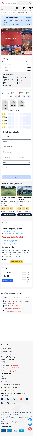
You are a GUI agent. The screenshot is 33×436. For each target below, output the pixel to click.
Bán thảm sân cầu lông (10, 240)
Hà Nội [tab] (6, 297)
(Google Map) (11, 303)
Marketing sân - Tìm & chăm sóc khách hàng (14, 393)
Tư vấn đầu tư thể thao (7, 382)
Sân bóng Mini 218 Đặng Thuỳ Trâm (24, 198)
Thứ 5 (13, 102)
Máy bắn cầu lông (9, 242)
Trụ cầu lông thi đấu (10, 244)
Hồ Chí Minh (20, 12)
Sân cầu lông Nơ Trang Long (12, 232)
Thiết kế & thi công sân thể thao (10, 385)
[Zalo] (30, 424)
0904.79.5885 (15, 368)
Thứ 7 (5, 105)
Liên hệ (3, 376)
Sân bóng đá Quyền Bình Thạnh (8, 198)
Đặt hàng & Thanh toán (7, 359)
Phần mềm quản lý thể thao (9, 387)
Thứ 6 (21, 102)
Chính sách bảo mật (7, 348)
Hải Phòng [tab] (16, 297)
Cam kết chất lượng (6, 354)
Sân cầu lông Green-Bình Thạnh (13, 233)
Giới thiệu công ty (6, 373)
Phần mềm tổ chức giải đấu (9, 390)
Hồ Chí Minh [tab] (27, 297)
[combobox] (16, 152)
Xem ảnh (27, 53)
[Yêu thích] (27, 24)
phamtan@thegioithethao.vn (16, 308)
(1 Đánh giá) (15, 24)
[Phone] (30, 429)
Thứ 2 (21, 105)
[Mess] (30, 419)
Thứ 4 (5, 102)
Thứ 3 (5, 108)
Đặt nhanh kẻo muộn (8, 214)
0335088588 (16, 256)
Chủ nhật (13, 105)
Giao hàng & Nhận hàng (8, 357)
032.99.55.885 (15, 305)
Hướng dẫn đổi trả (6, 351)
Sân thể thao (11, 12)
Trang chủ (3, 12)
